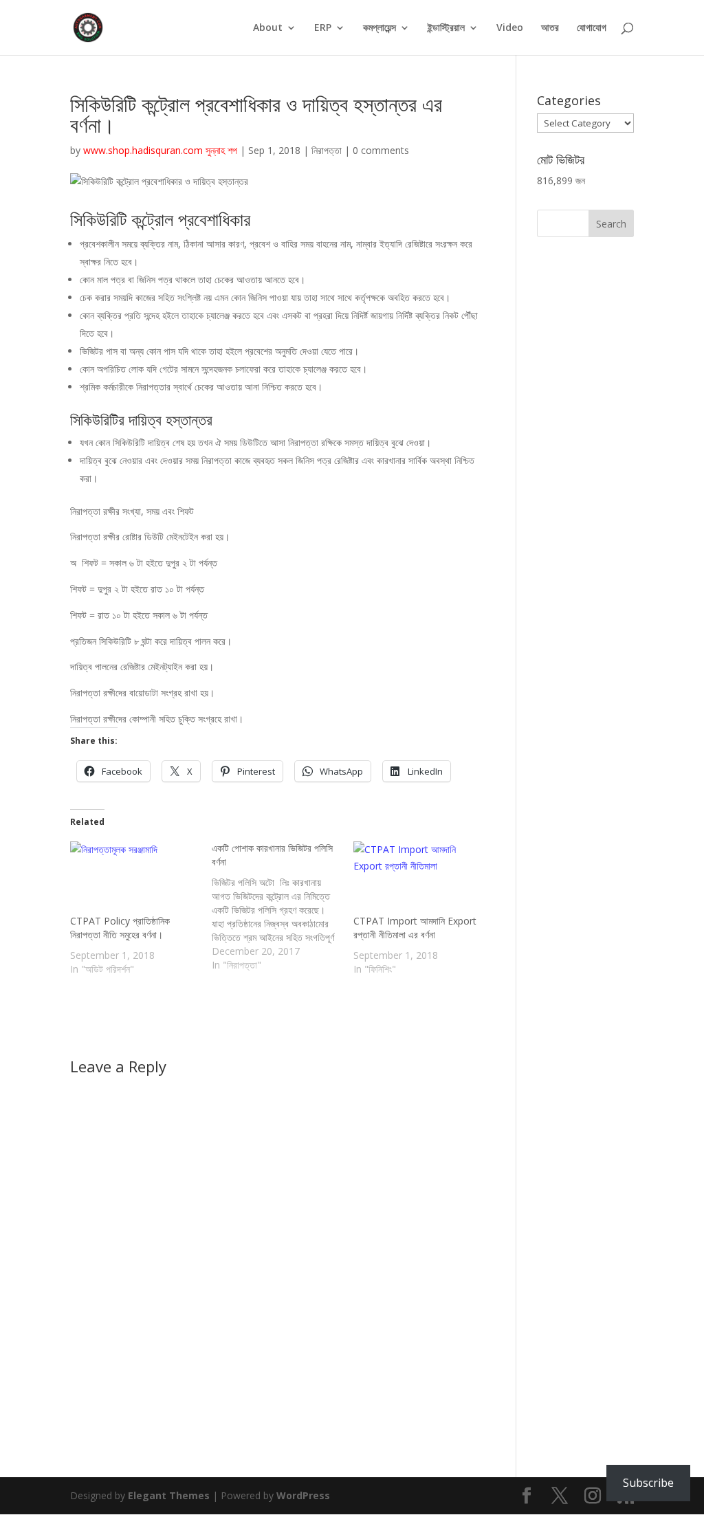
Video (509, 28)
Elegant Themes (169, 1495)
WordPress (303, 1495)
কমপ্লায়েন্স (379, 28)
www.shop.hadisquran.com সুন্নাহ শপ (160, 150)
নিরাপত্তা (326, 150)
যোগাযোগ (591, 28)
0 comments (381, 150)
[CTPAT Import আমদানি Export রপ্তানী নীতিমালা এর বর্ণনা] (417, 877)
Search (611, 223)
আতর (550, 28)
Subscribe (648, 1482)
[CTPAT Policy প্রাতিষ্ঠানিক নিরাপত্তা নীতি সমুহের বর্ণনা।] (134, 877)
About (268, 28)
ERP (322, 28)
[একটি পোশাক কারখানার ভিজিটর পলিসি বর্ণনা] (282, 906)
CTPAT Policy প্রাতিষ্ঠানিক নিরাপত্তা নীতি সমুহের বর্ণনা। (120, 927)
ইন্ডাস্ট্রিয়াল (446, 28)
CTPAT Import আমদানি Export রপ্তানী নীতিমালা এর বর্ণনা (414, 927)
